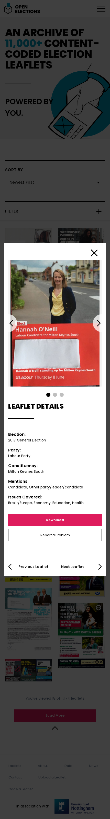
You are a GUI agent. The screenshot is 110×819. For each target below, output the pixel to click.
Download (55, 519)
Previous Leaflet (33, 566)
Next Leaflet (72, 566)
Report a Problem (55, 535)
